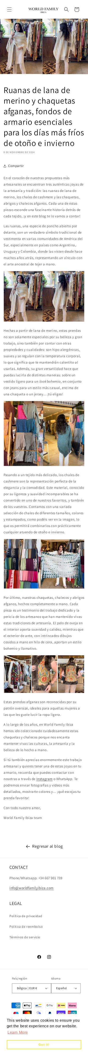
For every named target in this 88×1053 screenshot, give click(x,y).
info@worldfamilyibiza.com (31, 888)
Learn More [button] (18, 1032)
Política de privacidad (25, 916)
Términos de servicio (24, 937)
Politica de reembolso (26, 926)
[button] (9, 9)
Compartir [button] (16, 166)
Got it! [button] (44, 1044)
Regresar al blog (47, 846)
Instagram (44, 779)
